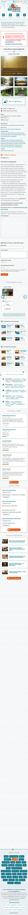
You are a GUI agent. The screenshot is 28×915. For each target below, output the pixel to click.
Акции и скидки (8, 909)
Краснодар (11, 865)
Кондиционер (18, 145)
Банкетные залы (20, 404)
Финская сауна (21, 22)
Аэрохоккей (13, 136)
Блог (24, 905)
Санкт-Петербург (14, 856)
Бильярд (14, 403)
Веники (3, 145)
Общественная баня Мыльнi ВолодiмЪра (10, 363)
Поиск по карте (6, 905)
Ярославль (17, 883)
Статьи (22, 907)
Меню (3, 17)
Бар (10, 141)
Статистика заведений (18, 909)
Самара (3, 877)
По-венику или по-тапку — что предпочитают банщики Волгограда (16, 564)
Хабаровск (22, 880)
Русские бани (16, 379)
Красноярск (18, 865)
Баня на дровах (11, 23)
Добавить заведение (15, 907)
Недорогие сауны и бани (11, 391)
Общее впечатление (6, 260)
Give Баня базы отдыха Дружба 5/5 (6, 262)
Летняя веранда (18, 146)
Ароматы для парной (19, 143)
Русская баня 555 (23, 331)
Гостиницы (8, 405)
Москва (6, 856)
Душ (6, 129)
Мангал (20, 403)
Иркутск (18, 862)
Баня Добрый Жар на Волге (23, 351)
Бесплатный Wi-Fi (9, 145)
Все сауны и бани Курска (7, 22)
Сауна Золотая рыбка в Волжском (11, 518)
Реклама (20, 905)
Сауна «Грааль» (7, 286)
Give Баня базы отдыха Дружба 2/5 (2, 262)
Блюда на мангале (9, 150)
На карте (18, 17)
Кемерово (4, 865)
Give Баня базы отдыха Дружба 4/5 (5, 262)
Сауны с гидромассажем (12, 398)
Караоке (3, 133)
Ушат (9, 129)
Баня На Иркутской (22, 357)
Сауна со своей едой (16, 401)
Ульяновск (11, 880)
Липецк (8, 868)
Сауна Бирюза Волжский (22, 338)
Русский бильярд (10, 133)
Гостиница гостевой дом (7, 146)
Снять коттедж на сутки (17, 387)
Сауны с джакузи (10, 397)
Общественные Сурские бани (10, 332)
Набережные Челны (16, 868)
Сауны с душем (20, 397)
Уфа (17, 880)
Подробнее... (6, 497)
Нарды (24, 134)
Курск (24, 865)
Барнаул (22, 856)
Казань (23, 862)
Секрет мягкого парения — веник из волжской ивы (17, 572)
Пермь (14, 874)
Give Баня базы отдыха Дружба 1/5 (1, 262)
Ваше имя (4, 245)
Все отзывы (14, 482)
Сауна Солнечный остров (9, 490)
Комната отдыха (5, 140)
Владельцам (17, 1)
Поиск (24, 17)
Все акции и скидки (14, 529)
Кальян (12, 404)
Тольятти (15, 877)
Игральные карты (5, 136)
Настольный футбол (17, 134)
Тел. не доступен (15, 101)
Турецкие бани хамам (16, 380)
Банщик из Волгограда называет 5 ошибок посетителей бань (17, 556)
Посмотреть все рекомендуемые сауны (14, 314)
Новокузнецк (15, 871)
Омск (3, 874)
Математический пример (8, 265)
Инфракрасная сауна (17, 381)
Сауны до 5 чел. (18, 384)
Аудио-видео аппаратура (17, 141)
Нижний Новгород (5, 871)
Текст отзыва (4, 250)
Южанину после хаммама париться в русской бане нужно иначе (17, 549)
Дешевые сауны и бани (19, 390)
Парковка (12, 140)
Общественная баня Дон (10, 325)
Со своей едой (18, 140)
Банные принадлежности (7, 143)
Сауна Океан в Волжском (10, 338)
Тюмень (5, 880)
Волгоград (14, 859)
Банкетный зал (5, 141)
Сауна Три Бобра (9, 351)
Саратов (9, 877)
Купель (2, 129)
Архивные (6, 907)
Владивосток (7, 859)
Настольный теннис (6, 134)
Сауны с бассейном (17, 396)
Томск (20, 877)
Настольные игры (19, 133)
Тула (25, 877)
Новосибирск (23, 871)
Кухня (2, 150)
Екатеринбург (6, 862)
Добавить (24, 1)
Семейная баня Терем (9, 357)
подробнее (7, 309)
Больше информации (15, 578)
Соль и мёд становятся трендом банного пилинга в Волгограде (17, 541)
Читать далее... (5, 423)
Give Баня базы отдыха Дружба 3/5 (4, 262)
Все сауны (10, 17)
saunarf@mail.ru (9, 42)
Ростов (19, 874)
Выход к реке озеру (16, 129)
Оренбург (8, 874)
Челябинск (10, 883)
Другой (21, 23)
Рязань (24, 874)
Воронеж (21, 859)
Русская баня (4, 23)
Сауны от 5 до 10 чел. (11, 386)
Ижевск (12, 862)
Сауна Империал (6, 441)
